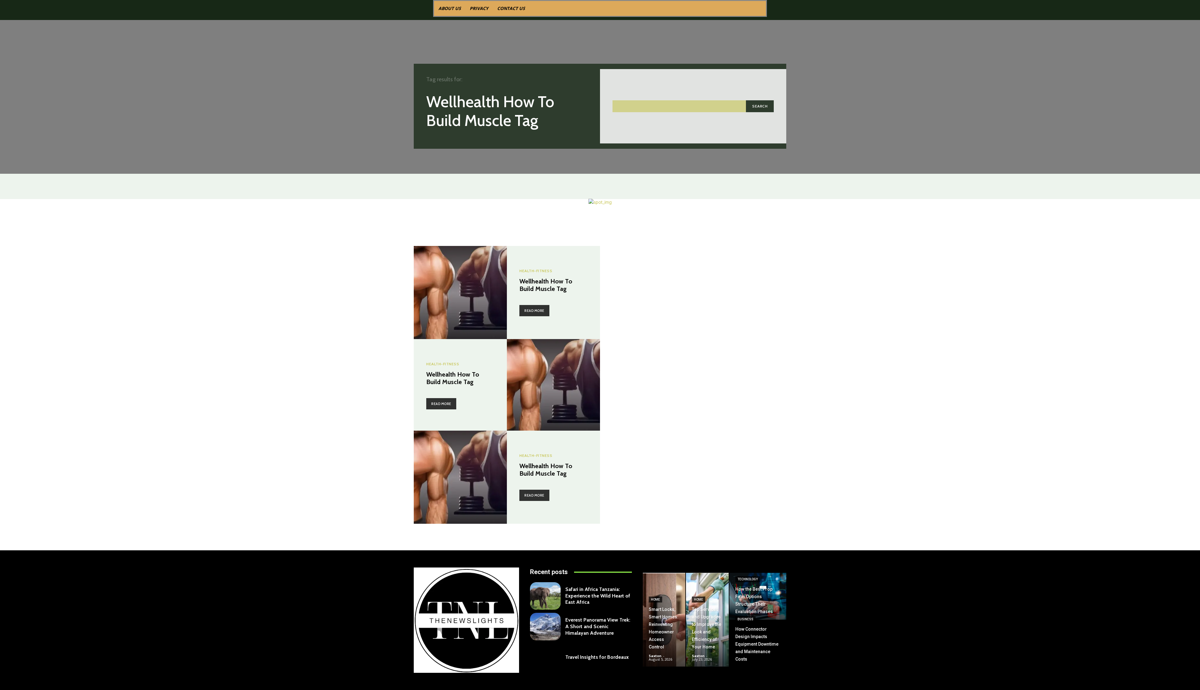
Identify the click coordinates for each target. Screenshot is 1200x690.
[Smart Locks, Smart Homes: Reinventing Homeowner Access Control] (664, 620)
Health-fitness (535, 271)
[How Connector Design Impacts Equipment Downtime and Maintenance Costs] (757, 643)
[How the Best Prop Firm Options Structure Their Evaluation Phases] (757, 596)
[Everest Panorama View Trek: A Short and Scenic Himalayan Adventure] (545, 626)
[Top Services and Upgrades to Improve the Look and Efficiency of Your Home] (707, 620)
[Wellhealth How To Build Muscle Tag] (460, 292)
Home (655, 599)
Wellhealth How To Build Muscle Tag (545, 285)
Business (745, 619)
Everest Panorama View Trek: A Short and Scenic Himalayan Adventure (597, 626)
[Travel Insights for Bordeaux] (545, 657)
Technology (748, 579)
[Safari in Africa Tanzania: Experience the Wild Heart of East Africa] (545, 596)
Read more (534, 310)
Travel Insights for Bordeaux (597, 657)
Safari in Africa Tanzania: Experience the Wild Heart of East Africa (597, 595)
